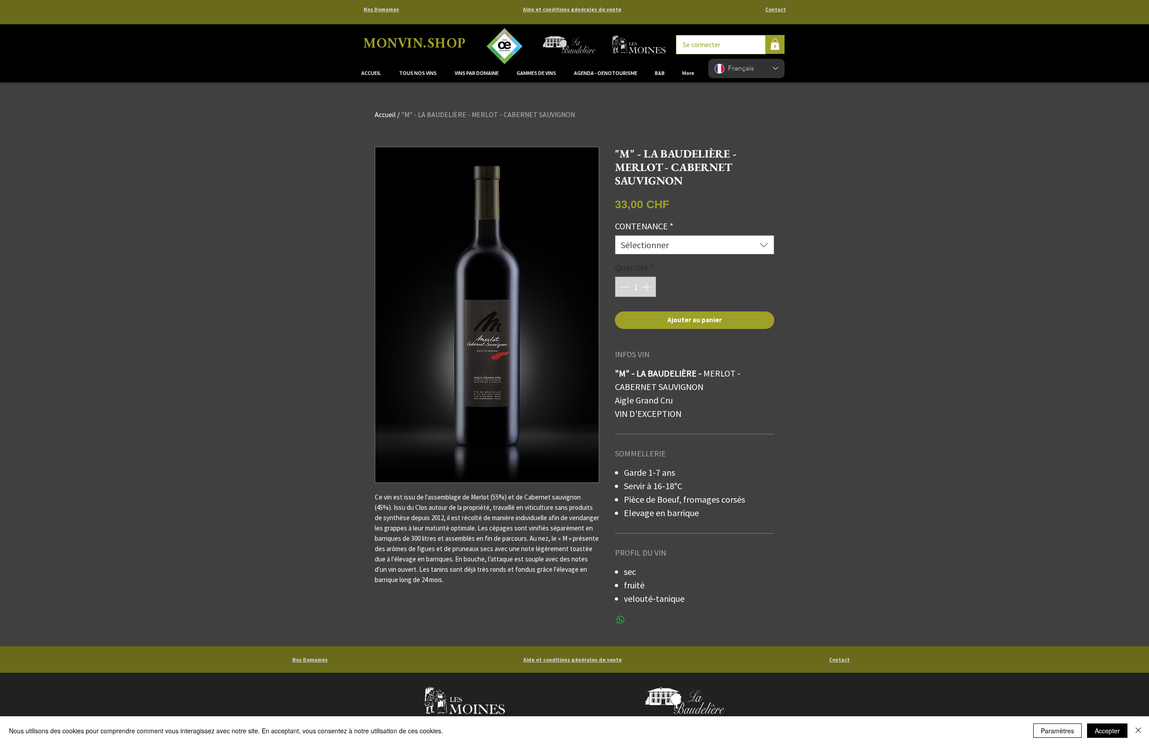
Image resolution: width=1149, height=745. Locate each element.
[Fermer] (1138, 730)
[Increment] (647, 287)
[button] (479, 73)
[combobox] (694, 244)
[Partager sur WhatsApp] (620, 619)
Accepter (1107, 730)
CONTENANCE (644, 226)
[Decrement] (624, 287)
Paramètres (1057, 730)
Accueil (385, 114)
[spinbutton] (636, 287)
